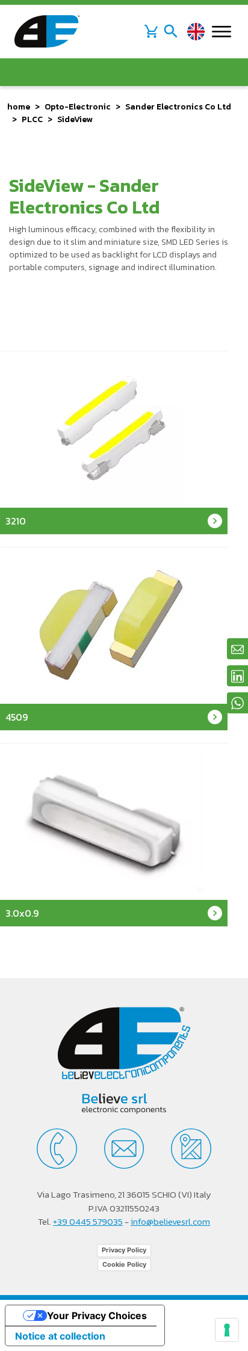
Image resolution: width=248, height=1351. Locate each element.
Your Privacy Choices (97, 1315)
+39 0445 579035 (88, 1221)
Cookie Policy (124, 1264)
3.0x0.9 (22, 913)
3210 (15, 520)
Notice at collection (60, 1336)
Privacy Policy (124, 1250)
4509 (16, 717)
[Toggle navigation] (171, 31)
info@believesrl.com (170, 1221)
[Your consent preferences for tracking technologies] (226, 1330)
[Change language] (195, 31)
